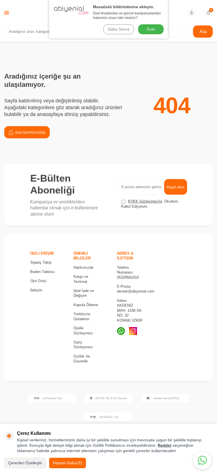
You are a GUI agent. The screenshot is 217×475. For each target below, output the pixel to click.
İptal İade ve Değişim (83, 293)
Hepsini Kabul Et (67, 463)
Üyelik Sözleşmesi (83, 330)
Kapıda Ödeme (85, 305)
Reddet (165, 445)
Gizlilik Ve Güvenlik (81, 358)
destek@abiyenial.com (135, 291)
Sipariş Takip (40, 262)
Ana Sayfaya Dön (29, 133)
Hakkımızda (83, 267)
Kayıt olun (176, 187)
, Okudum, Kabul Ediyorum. (150, 203)
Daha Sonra (118, 29)
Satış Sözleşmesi (83, 344)
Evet (151, 29)
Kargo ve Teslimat (80, 278)
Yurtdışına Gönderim (81, 316)
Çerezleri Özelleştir (25, 463)
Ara (203, 31)
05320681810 (128, 277)
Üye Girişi (38, 281)
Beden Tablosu (42, 272)
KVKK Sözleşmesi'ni (145, 201)
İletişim (36, 290)
